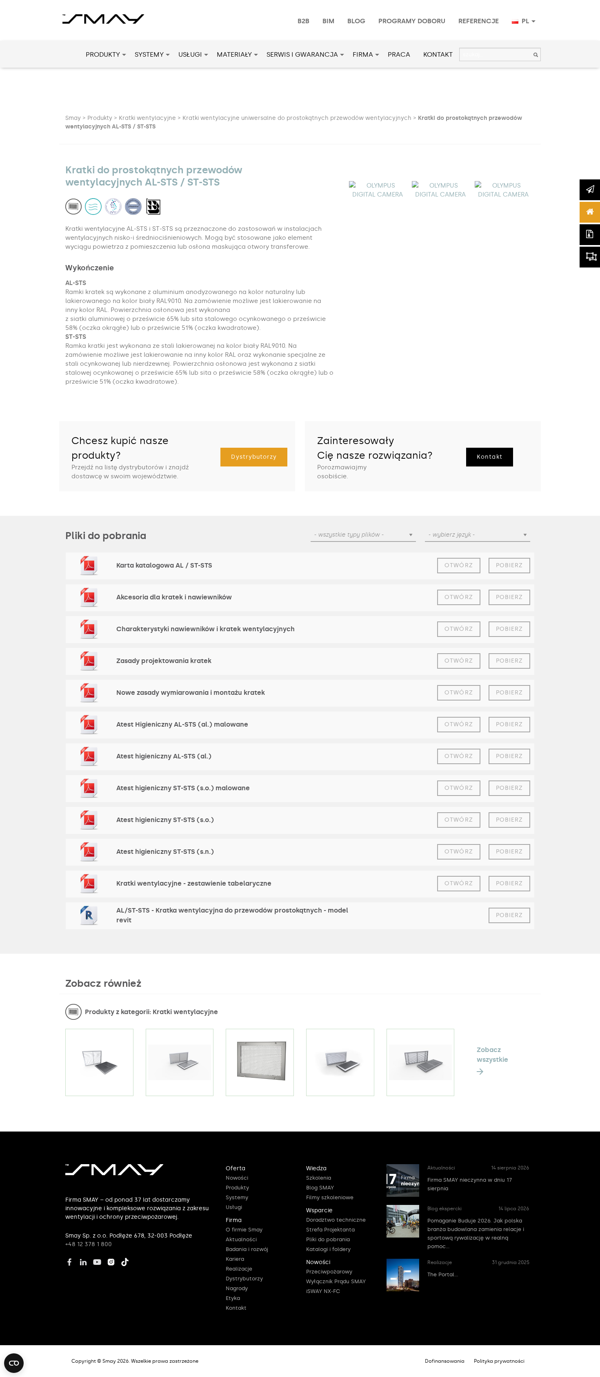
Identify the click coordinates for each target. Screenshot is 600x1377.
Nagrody (237, 1288)
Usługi (190, 54)
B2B (303, 21)
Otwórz (458, 565)
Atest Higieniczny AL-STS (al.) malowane (182, 724)
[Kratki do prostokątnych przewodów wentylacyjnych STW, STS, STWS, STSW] (99, 1062)
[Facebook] (71, 1261)
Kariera (235, 1259)
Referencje (478, 21)
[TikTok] (127, 1261)
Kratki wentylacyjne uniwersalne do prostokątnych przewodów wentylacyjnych (296, 118)
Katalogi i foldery (328, 1249)
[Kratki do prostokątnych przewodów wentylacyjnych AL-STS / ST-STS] (260, 1062)
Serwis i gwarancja (302, 54)
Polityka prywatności (499, 1361)
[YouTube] (99, 1261)
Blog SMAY (320, 1188)
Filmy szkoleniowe (329, 1197)
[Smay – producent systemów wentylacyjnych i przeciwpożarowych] (103, 14)
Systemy (149, 54)
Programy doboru (411, 21)
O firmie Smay (244, 1230)
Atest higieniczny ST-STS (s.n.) (165, 851)
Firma (363, 54)
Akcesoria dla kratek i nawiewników (174, 597)
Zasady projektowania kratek (163, 661)
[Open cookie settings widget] (14, 1363)
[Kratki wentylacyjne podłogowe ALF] (421, 1062)
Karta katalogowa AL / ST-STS (164, 565)
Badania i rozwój (247, 1249)
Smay (73, 118)
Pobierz (509, 565)
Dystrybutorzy (254, 456)
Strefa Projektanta (330, 1230)
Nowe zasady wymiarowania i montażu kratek (190, 692)
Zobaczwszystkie (492, 1054)
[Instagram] (113, 1261)
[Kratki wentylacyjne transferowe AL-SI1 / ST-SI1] (340, 1062)
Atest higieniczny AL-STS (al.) (163, 756)
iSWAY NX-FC (323, 1291)
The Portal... (442, 1274)
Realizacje (239, 1269)
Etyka (233, 1298)
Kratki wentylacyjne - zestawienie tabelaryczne (193, 883)
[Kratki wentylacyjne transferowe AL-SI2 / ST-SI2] (180, 1062)
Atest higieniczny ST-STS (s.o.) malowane (183, 788)
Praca (399, 54)
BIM (328, 21)
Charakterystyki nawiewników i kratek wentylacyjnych (205, 629)
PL (524, 21)
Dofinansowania (444, 1361)
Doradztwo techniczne (336, 1220)
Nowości (237, 1178)
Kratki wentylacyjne (147, 118)
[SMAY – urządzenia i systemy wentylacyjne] (114, 1173)
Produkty (103, 54)
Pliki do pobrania (328, 1239)
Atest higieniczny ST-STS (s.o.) (165, 820)
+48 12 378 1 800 (88, 1244)
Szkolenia (318, 1178)
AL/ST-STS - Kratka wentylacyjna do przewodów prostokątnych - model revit (232, 915)
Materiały (234, 54)
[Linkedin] (85, 1261)
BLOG (356, 21)
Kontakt (438, 54)
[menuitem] (303, 21)
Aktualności (241, 1239)
